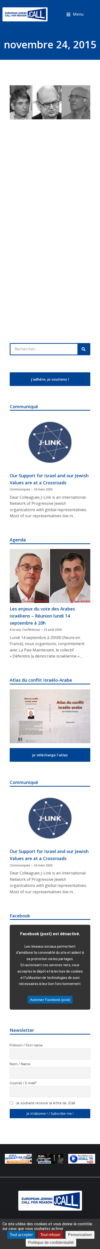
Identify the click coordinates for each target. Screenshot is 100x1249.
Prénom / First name (26, 1045)
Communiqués (20, 489)
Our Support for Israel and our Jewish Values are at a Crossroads (49, 479)
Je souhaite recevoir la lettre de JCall (45, 1103)
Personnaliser (80, 1235)
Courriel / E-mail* (23, 1083)
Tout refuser (50, 1235)
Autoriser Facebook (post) (50, 1000)
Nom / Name (20, 1064)
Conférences (31, 629)
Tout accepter (21, 1235)
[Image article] (50, 442)
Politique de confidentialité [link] (51, 1242)
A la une (15, 629)
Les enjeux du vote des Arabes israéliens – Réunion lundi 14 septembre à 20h (42, 616)
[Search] (83, 349)
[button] (75, 14)
